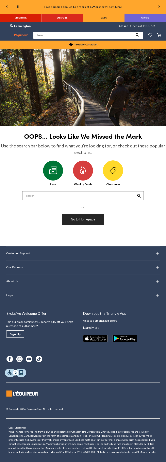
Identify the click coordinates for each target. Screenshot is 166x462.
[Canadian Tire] (21, 18)
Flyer (53, 184)
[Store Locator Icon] (11, 26)
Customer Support (18, 253)
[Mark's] (104, 18)
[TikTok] (39, 359)
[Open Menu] (7, 35)
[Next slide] (159, 7)
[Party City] (145, 18)
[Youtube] (29, 359)
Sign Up (15, 334)
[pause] (18, 6)
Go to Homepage (83, 219)
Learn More (114, 7)
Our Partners (14, 267)
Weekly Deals (83, 184)
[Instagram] (19, 359)
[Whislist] (150, 35)
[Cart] (159, 35)
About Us (12, 281)
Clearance (113, 184)
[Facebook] (9, 359)
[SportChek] (62, 18)
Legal (9, 295)
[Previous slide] (7, 7)
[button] (137, 35)
